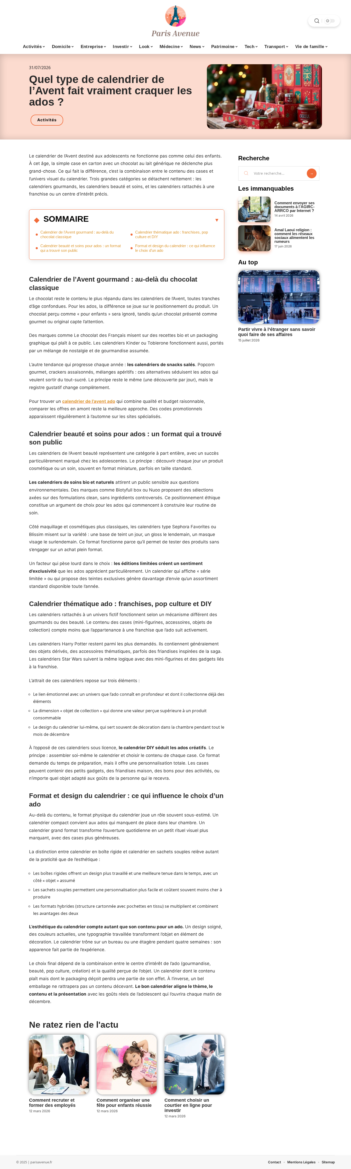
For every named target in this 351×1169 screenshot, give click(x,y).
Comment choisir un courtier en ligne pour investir (188, 1105)
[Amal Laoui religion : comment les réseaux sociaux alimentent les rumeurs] (254, 238)
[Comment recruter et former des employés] (59, 1064)
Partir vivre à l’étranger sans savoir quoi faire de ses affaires (276, 332)
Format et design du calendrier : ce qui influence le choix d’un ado (175, 248)
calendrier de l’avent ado (88, 401)
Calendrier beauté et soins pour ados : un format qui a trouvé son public (80, 248)
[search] (317, 21)
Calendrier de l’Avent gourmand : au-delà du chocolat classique (77, 234)
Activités (47, 119)
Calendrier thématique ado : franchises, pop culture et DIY (171, 234)
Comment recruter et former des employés (52, 1103)
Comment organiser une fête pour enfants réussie (124, 1103)
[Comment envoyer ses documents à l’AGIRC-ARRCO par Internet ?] (254, 209)
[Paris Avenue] (175, 20)
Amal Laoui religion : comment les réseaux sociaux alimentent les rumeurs (294, 236)
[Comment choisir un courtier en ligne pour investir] (194, 1064)
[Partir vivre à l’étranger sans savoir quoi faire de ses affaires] (278, 297)
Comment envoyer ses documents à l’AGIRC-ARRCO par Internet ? (294, 207)
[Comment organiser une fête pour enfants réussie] (126, 1064)
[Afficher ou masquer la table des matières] (154, 220)
